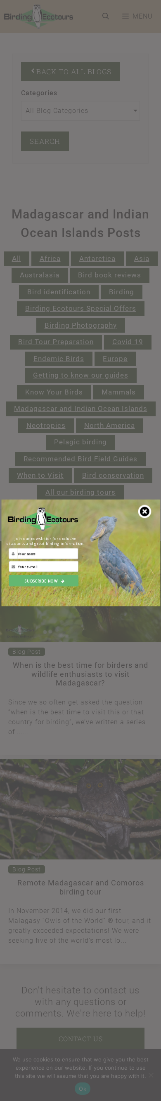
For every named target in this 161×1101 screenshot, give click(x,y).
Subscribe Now (41, 580)
